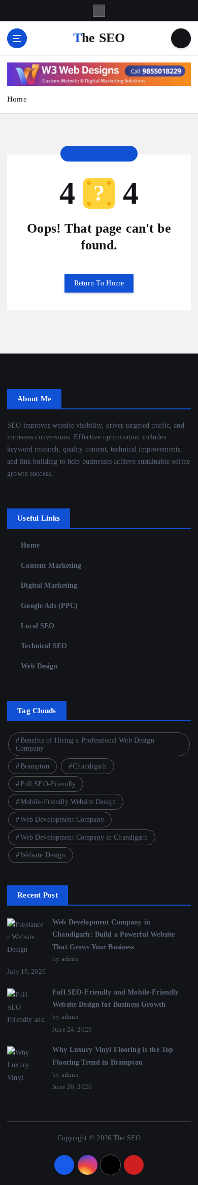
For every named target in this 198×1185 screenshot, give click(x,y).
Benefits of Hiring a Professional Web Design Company (85, 744)
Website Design (42, 855)
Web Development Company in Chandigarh (84, 837)
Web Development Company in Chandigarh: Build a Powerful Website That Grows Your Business (113, 934)
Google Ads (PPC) (49, 605)
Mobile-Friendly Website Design (68, 802)
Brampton (34, 766)
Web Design (39, 666)
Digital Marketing (49, 585)
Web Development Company (62, 819)
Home (17, 99)
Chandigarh (89, 766)
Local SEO (37, 626)
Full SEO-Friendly (48, 784)
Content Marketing (51, 565)
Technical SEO (44, 646)
